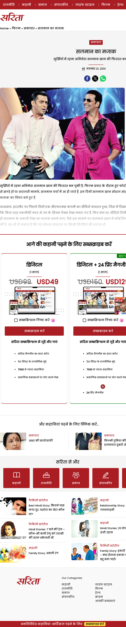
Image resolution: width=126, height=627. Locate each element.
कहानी (26, 5)
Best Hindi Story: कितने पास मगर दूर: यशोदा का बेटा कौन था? (46, 510)
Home (4, 28)
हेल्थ (98, 593)
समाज (42, 5)
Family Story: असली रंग (43, 553)
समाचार (29, 28)
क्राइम (99, 597)
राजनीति (9, 5)
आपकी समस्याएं (105, 601)
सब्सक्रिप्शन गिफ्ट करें (34, 320)
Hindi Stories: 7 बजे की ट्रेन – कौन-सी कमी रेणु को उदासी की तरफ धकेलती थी (47, 533)
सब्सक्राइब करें (34, 331)
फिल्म (105, 5)
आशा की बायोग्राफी (41, 441)
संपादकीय (61, 5)
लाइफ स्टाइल (84, 5)
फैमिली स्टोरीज (38, 500)
